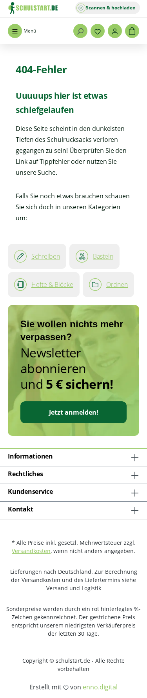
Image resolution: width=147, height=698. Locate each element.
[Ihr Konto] (115, 31)
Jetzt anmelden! (73, 412)
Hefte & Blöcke (52, 284)
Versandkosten (31, 551)
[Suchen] (80, 31)
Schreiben (45, 256)
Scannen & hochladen (111, 7)
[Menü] (15, 31)
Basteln (103, 256)
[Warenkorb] (132, 31)
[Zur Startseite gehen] (47, 8)
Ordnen (117, 284)
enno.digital (100, 687)
